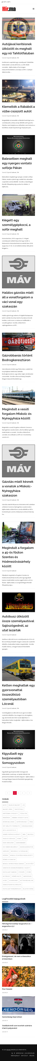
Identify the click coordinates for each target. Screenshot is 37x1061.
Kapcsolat (24, 1056)
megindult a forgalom (19, 851)
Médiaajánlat (15, 1056)
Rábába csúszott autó (20, 817)
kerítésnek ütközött (10, 813)
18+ (18, 58)
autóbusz (6, 876)
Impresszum (19, 1053)
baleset (14, 58)
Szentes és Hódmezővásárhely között (16, 868)
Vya (8, 58)
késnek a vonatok (9, 859)
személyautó (16, 876)
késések (5, 855)
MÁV (24, 834)
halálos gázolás (9, 838)
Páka (31, 822)
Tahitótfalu (18, 809)
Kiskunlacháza (27, 826)
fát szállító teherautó (11, 826)
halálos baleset (14, 805)
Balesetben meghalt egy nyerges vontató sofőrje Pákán (17, 163)
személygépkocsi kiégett (12, 834)
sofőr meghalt (22, 822)
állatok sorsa (28, 889)
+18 (23, 805)
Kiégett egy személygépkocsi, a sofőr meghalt (16, 224)
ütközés (21, 872)
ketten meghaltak (26, 880)
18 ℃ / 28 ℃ (6, 2)
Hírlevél (31, 1056)
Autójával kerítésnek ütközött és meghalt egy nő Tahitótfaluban (18, 48)
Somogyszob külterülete (12, 884)
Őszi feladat (7, 989)
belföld (30, 834)
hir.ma (9, 1050)
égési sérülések (8, 842)
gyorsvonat (13, 880)
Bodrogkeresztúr (26, 847)
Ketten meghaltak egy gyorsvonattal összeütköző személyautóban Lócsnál (18, 695)
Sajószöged (27, 876)
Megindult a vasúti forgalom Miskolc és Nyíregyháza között (16, 413)
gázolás (6, 851)
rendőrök (6, 817)
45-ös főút (30, 863)
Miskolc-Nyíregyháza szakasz (13, 863)
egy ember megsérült (10, 847)
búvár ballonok (8, 822)
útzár (29, 872)
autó (4, 805)
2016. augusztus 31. (10, 830)
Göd (25, 838)
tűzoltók (23, 813)
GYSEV (5, 880)
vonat (19, 838)
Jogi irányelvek (29, 1053)
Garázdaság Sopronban (12, 1017)
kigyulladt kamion (9, 872)
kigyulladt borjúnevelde (12, 889)
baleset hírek (7, 809)
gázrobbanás (20, 842)
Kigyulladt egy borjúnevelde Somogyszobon (13, 758)
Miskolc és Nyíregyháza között (21, 855)
